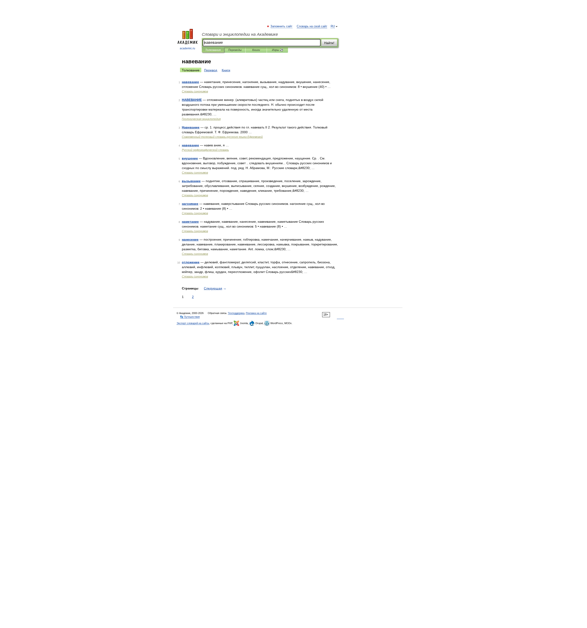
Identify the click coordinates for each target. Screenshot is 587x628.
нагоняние (190, 204)
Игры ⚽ (277, 50)
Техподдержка (236, 313)
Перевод (210, 70)
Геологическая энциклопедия (201, 119)
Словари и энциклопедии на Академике (240, 34)
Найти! (329, 43)
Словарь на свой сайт (312, 26)
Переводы (235, 50)
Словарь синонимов (195, 91)
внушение (190, 158)
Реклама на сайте (256, 313)
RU (333, 26)
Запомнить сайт (281, 26)
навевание (190, 82)
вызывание (191, 181)
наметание (190, 221)
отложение (190, 262)
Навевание (190, 127)
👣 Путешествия (190, 316)
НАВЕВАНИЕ (192, 100)
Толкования (213, 50)
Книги (256, 50)
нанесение (190, 239)
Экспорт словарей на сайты (193, 323)
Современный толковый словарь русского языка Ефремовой (222, 137)
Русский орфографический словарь (205, 150)
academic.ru (187, 48)
